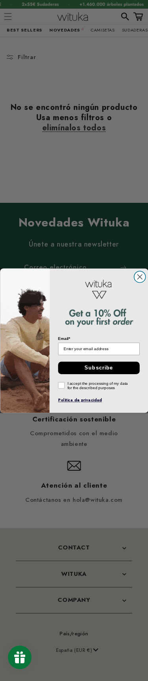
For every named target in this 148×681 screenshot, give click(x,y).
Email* (64, 338)
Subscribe (98, 367)
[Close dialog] (139, 276)
